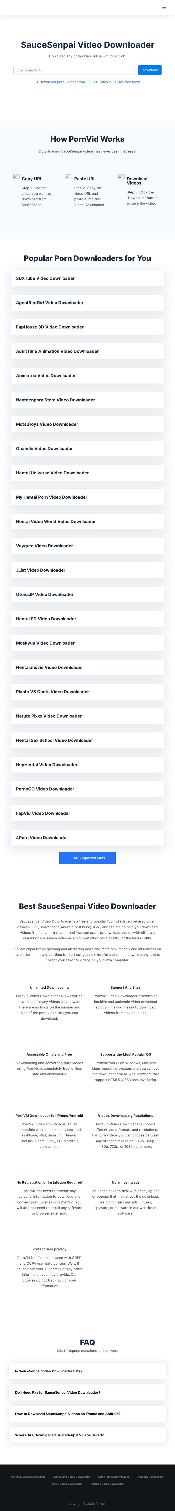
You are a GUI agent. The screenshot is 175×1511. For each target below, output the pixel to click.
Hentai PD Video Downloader (46, 618)
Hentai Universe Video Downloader (52, 472)
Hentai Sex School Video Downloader (54, 740)
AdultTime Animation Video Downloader (57, 351)
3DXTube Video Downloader (45, 278)
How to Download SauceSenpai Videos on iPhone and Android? (68, 1414)
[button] (87, 858)
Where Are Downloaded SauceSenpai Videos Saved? (59, 1435)
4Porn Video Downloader (42, 837)
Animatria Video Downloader (46, 375)
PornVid (102, 1504)
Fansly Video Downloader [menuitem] (66, 1483)
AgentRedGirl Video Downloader (49, 302)
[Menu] (164, 7)
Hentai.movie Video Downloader (49, 667)
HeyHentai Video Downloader (46, 764)
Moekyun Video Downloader (45, 643)
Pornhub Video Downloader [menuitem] (28, 1476)
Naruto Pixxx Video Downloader (49, 716)
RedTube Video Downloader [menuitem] (107, 1483)
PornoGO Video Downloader (45, 789)
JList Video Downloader (40, 570)
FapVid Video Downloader (43, 813)
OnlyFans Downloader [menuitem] (150, 1476)
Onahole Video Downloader (44, 448)
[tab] (87, 1371)
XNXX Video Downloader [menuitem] (113, 1476)
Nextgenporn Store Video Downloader (55, 399)
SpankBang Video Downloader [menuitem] (71, 1476)
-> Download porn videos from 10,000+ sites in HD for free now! (87, 82)
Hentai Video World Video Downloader (56, 521)
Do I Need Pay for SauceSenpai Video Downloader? (57, 1392)
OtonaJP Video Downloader (44, 594)
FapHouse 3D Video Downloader (50, 327)
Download (150, 70)
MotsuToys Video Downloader (47, 424)
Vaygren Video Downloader (44, 545)
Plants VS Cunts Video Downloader (52, 691)
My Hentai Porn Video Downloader (51, 497)
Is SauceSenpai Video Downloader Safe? (49, 1371)
